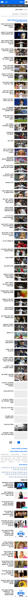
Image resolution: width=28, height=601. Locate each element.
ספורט (8, 5)
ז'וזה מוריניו (24, 458)
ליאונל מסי (9, 456)
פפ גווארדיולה (4, 456)
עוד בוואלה (24, 480)
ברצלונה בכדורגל (15, 454)
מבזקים (14, 5)
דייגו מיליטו (11, 461)
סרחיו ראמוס (8, 458)
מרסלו (13, 458)
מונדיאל (18, 458)
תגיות (21, 2)
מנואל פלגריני (16, 456)
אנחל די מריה (4, 460)
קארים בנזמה (24, 460)
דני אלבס (3, 461)
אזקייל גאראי (17, 460)
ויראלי (3, 5)
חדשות (20, 5)
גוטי (18, 461)
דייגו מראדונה (11, 460)
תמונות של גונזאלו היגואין (19, 448)
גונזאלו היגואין (19, 9)
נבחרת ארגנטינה (4, 454)
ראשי (25, 5)
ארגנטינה (25, 461)
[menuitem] (20, 6)
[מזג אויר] (6, 2)
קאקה (2, 458)
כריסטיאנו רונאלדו (23, 456)
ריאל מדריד (24, 454)
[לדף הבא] (10, 442)
